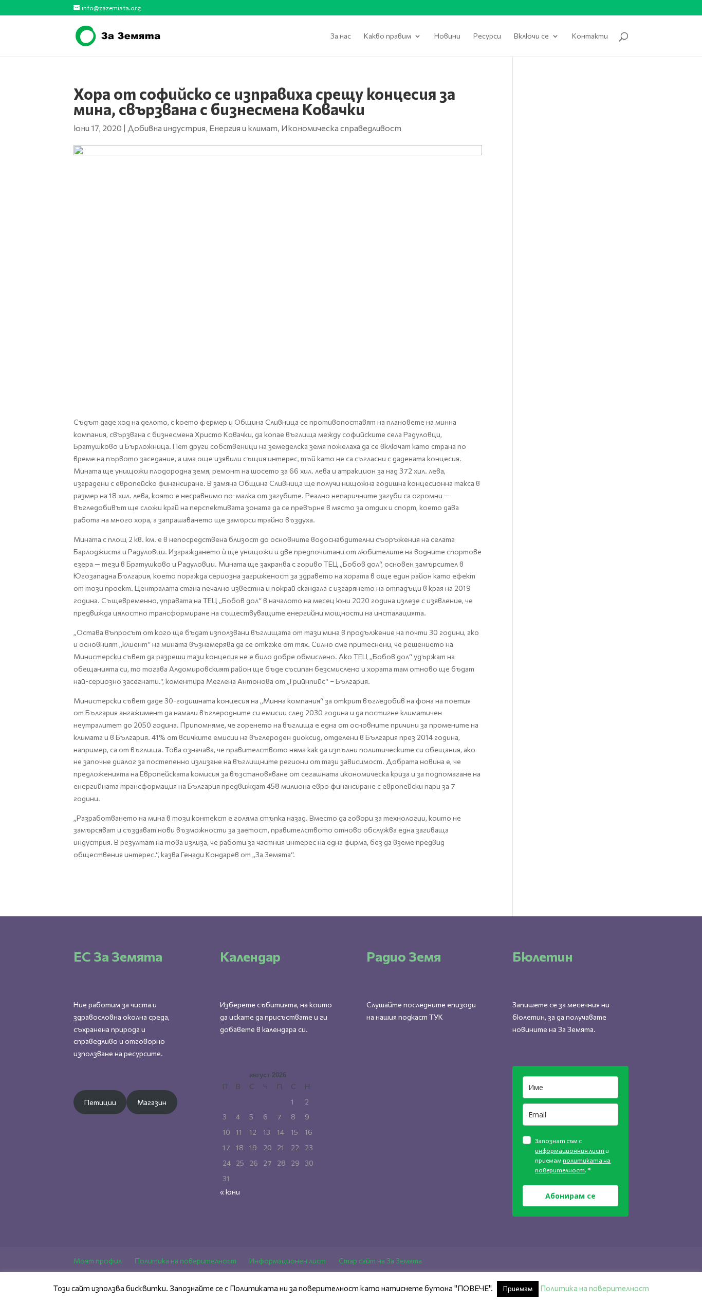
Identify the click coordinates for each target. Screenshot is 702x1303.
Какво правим (387, 36)
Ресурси (487, 36)
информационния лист (569, 1150)
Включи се (531, 36)
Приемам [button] (517, 1288)
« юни (230, 1191)
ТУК (436, 1016)
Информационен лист (287, 1260)
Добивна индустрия (166, 128)
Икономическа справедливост (341, 128)
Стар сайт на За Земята (380, 1260)
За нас (340, 36)
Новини (447, 36)
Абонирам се (570, 1196)
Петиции (100, 1102)
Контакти (590, 36)
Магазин (152, 1102)
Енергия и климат (243, 128)
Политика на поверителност (185, 1260)
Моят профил (97, 1260)
